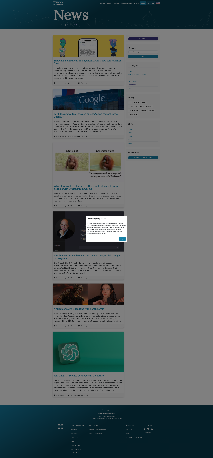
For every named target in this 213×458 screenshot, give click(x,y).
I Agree (122, 239)
